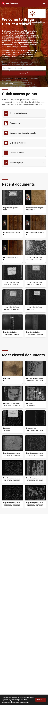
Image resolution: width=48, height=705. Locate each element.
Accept (39, 700)
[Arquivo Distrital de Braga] (10, 4)
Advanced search (8, 83)
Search (22, 73)
